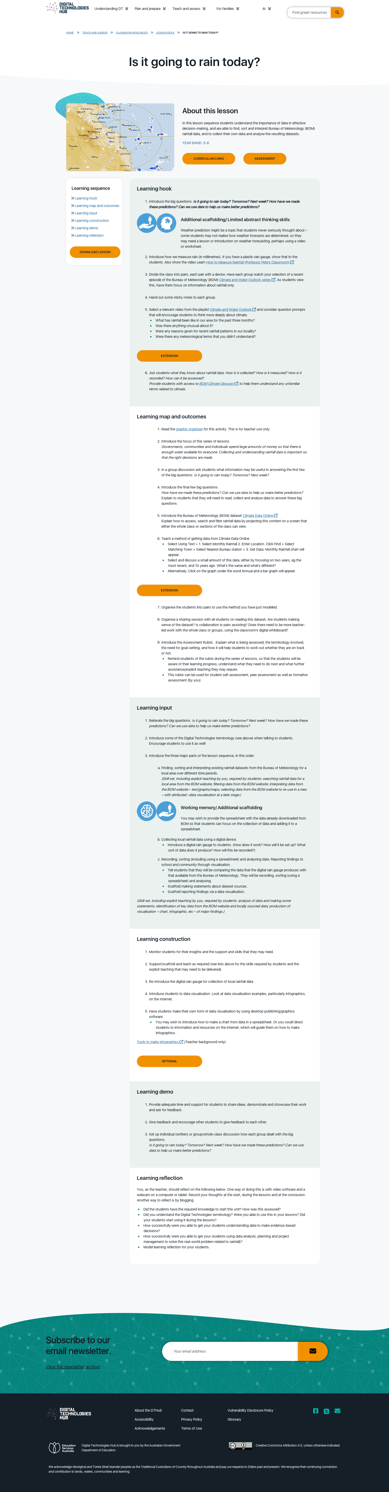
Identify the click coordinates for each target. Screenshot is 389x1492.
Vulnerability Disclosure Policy (250, 1410)
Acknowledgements (150, 1428)
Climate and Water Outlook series (245, 280)
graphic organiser (189, 429)
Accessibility (144, 1419)
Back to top (372, 1482)
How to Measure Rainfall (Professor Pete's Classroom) (248, 262)
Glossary (234, 1419)
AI (264, 9)
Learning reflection (89, 235)
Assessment (265, 158)
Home (70, 32)
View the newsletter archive (73, 1366)
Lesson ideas (165, 32)
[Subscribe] (313, 1351)
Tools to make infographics (158, 1042)
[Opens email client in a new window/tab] (337, 1412)
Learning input (86, 213)
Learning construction (92, 220)
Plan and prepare (148, 9)
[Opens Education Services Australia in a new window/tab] (63, 1449)
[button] (126, 9)
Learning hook (86, 198)
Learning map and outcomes (97, 206)
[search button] (337, 12)
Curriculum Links (209, 158)
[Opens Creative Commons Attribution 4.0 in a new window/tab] (240, 1449)
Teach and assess (186, 9)
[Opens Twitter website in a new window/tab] (326, 1412)
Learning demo (86, 228)
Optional (169, 1061)
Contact (187, 1410)
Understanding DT (109, 9)
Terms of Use (191, 1428)
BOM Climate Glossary (217, 384)
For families (225, 9)
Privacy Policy (191, 1419)
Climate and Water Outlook (231, 309)
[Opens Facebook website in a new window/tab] (315, 1412)
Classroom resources (132, 32)
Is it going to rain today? (200, 32)
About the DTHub (148, 1410)
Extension (169, 356)
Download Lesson (95, 252)
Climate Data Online (258, 515)
